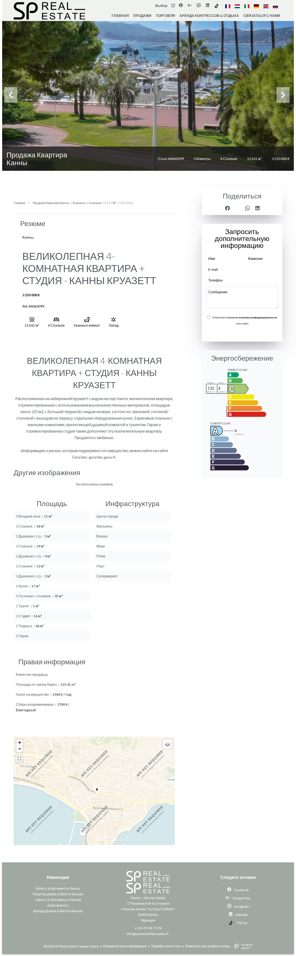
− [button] (19, 749)
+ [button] (19, 742)
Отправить (242, 332)
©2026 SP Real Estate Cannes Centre (71, 946)
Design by (246, 946)
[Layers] (167, 744)
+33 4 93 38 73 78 (148, 928)
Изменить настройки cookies (207, 946)
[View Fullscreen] (19, 758)
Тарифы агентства (166, 946)
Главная (19, 203)
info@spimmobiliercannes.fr (148, 934)
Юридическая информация (125, 946)
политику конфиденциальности (258, 317)
